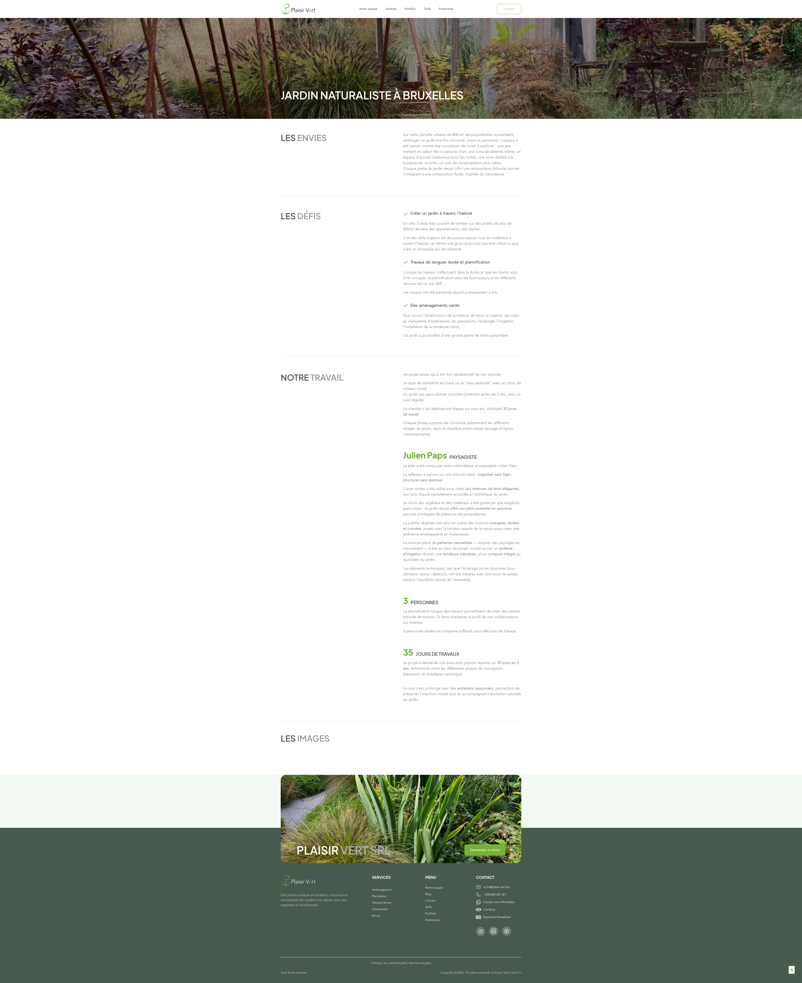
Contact (430, 900)
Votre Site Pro (512, 972)
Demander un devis (485, 850)
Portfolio (410, 9)
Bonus (376, 915)
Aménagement (382, 889)
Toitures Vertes (381, 902)
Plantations (379, 896)
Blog (428, 894)
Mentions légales (420, 963)
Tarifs (427, 9)
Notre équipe (368, 9)
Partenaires (446, 9)
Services (391, 9)
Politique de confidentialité (388, 963)
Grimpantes (379, 909)
